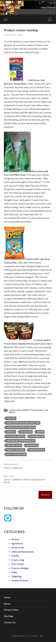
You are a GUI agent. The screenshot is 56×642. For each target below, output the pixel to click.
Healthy (26, 410)
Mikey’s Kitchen (28, 636)
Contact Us (10, 622)
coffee (40, 432)
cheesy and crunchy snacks (21, 427)
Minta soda (32, 445)
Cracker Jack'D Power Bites (21, 441)
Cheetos (11, 432)
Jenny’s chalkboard (13, 466)
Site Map (8, 616)
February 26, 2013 (13, 35)
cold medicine (36, 436)
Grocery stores (15, 410)
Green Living (17, 560)
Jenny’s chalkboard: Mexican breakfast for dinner (25, 479)
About (7, 603)
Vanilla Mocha (36, 450)
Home (7, 597)
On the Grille (17, 547)
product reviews (15, 450)
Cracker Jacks (14, 445)
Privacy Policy (11, 609)
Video (14, 572)
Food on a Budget (20, 568)
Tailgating (16, 576)
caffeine (11, 418)
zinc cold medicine (16, 454)
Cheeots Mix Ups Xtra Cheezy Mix (23, 423)
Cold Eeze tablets (16, 436)
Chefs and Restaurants (22, 551)
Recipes (15, 539)
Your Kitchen (17, 564)
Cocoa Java (26, 432)
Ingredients (17, 543)
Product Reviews (37, 410)
